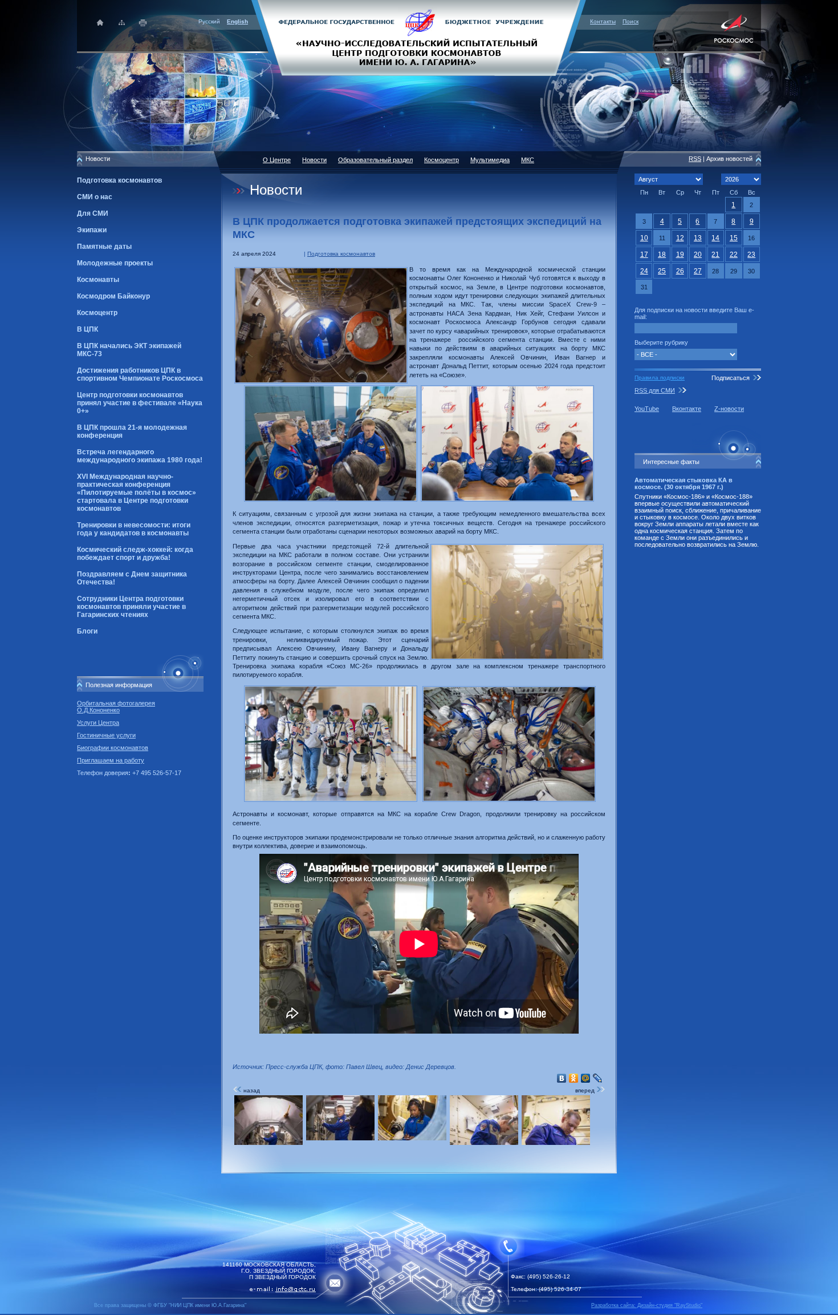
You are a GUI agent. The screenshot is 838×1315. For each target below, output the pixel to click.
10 (644, 238)
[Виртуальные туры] (419, 1312)
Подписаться (730, 377)
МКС (527, 159)
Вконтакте (686, 408)
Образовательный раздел (375, 159)
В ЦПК (87, 329)
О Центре (277, 159)
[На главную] (419, 37)
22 (734, 255)
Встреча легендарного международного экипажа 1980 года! (139, 456)
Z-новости (729, 408)
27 (698, 271)
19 (680, 255)
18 (662, 255)
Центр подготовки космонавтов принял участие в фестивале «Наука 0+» (139, 403)
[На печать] (143, 23)
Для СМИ (92, 213)
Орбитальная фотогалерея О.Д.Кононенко (116, 706)
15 (734, 238)
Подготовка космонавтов (119, 180)
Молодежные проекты (115, 263)
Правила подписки (659, 377)
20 (698, 255)
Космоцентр (97, 313)
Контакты (603, 21)
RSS (695, 158)
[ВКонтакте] (562, 1078)
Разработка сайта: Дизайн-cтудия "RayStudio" (646, 1305)
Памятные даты (104, 247)
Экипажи (92, 230)
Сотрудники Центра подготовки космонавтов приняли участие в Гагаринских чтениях (131, 607)
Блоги (87, 631)
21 (715, 255)
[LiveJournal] (598, 1078)
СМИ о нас (94, 197)
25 (662, 271)
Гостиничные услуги (106, 735)
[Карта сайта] (122, 23)
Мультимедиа (490, 159)
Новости (314, 159)
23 (751, 255)
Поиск (630, 21)
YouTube (646, 408)
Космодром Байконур (113, 296)
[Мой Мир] (586, 1078)
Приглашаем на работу (110, 760)
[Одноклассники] (574, 1078)
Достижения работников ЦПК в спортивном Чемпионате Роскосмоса (140, 374)
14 (715, 238)
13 (698, 238)
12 (680, 238)
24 (644, 271)
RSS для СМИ (654, 390)
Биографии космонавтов (112, 747)
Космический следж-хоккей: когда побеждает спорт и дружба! (135, 554)
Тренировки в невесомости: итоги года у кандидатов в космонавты (133, 529)
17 (644, 255)
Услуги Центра (98, 722)
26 (680, 271)
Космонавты (98, 280)
